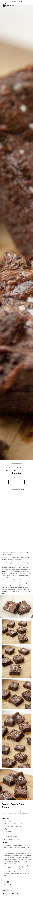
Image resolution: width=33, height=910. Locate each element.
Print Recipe (8, 884)
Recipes (14, 477)
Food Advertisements (13, 1)
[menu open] (29, 3)
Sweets (19, 477)
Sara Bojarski (20, 467)
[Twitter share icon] (4, 893)
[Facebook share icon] (8, 893)
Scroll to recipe (16, 482)
